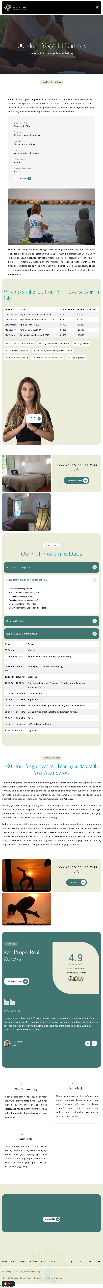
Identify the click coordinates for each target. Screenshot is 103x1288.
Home (33, 53)
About (14, 1261)
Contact (52, 1261)
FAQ (43, 1261)
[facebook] (71, 1262)
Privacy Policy (39, 1278)
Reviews (33, 1261)
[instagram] (81, 1262)
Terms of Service (55, 1278)
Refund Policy (26, 1278)
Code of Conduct (10, 1278)
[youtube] (99, 1262)
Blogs (23, 1261)
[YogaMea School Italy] (15, 7)
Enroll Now (21, 178)
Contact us (75, 882)
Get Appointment (75, 480)
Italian (10, 1284)
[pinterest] (90, 1262)
